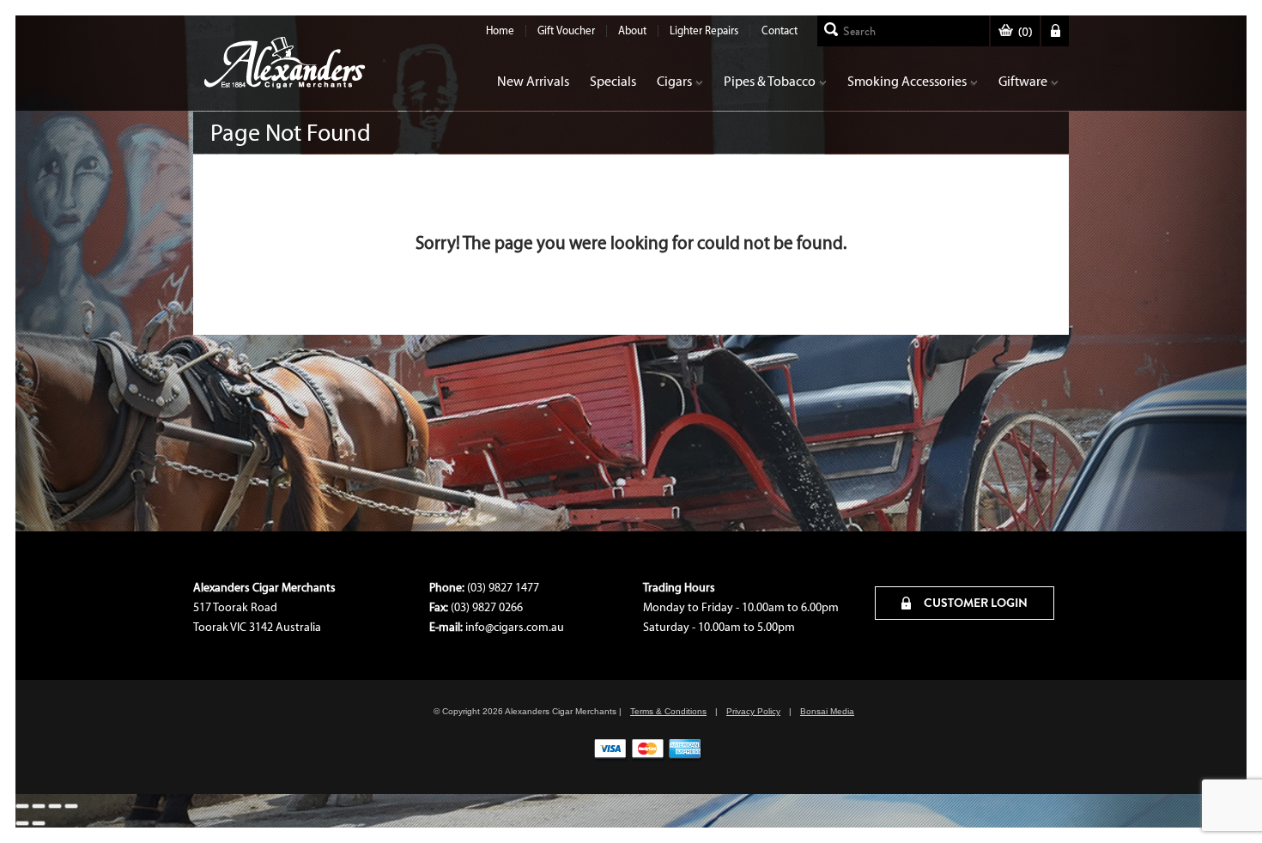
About (632, 30)
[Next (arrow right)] (39, 823)
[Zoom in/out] (22, 806)
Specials (613, 81)
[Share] (55, 806)
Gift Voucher (566, 30)
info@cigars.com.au (514, 627)
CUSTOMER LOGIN (974, 602)
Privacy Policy (753, 711)
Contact (779, 30)
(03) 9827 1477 (503, 587)
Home (500, 30)
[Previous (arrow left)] (22, 823)
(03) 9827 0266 (487, 607)
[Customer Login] (1055, 30)
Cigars (674, 81)
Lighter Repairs (704, 30)
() (1025, 32)
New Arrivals (533, 81)
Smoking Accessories (907, 81)
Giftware (1022, 81)
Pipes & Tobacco (770, 81)
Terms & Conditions (668, 711)
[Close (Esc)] (71, 806)
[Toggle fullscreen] (39, 806)
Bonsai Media (827, 711)
